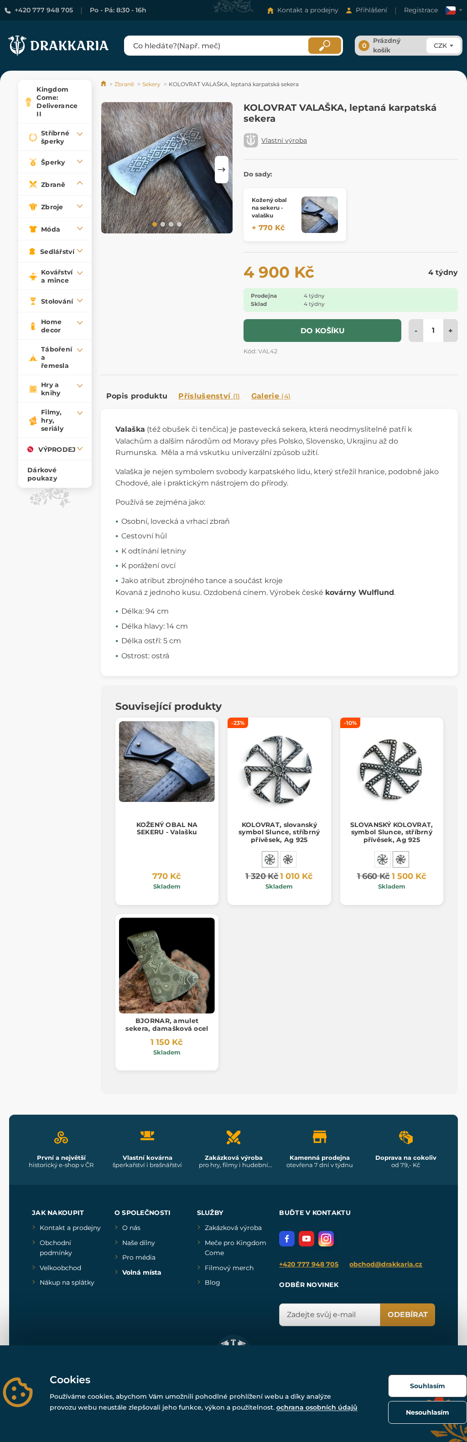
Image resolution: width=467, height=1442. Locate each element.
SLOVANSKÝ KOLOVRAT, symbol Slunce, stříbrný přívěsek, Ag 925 (391, 832)
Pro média (139, 1257)
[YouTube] (306, 1238)
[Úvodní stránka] (104, 84)
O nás (131, 1228)
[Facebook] (287, 1238)
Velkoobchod (60, 1268)
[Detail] (319, 214)
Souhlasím (427, 1386)
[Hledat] (324, 45)
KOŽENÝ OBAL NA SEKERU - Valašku (167, 829)
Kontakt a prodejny (307, 10)
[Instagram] (326, 1238)
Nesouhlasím (427, 1412)
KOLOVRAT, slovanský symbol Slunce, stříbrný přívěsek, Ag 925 (279, 832)
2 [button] (162, 224)
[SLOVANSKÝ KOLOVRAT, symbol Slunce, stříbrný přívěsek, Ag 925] (288, 859)
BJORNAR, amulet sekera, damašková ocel (166, 1025)
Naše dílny (138, 1243)
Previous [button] (112, 169)
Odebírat (408, 1314)
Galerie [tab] (271, 396)
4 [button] (178, 224)
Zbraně (124, 84)
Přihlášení (371, 10)
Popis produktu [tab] (136, 396)
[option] (167, 169)
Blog (212, 1282)
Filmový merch (229, 1268)
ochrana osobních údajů (317, 1407)
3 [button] (170, 224)
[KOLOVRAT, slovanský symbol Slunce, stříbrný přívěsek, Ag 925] (270, 859)
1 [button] (154, 224)
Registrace (421, 10)
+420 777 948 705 (44, 10)
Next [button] (221, 169)
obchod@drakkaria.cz (385, 1264)
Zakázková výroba (233, 1228)
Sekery (151, 84)
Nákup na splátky (67, 1282)
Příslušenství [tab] (209, 396)
